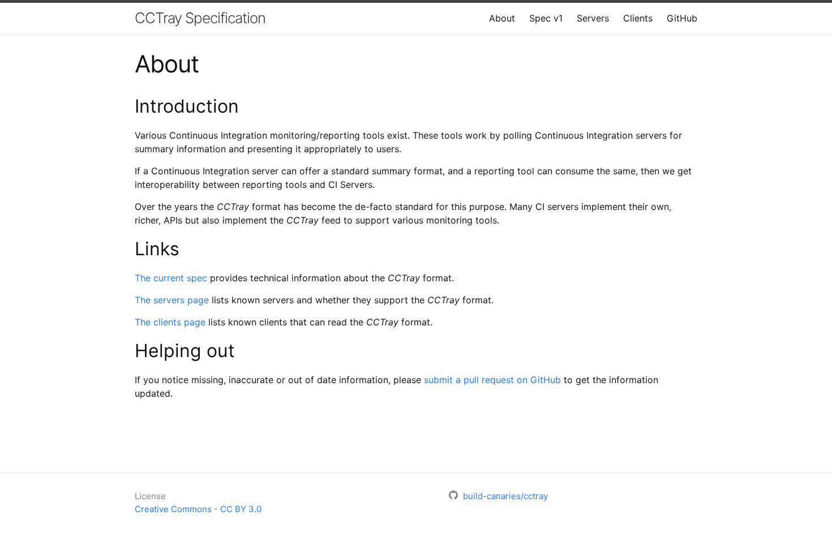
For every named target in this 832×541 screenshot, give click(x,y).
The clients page (170, 322)
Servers (593, 18)
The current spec (171, 278)
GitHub (682, 18)
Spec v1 (546, 18)
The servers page (172, 300)
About (502, 18)
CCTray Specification (200, 18)
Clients (638, 18)
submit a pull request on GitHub (492, 379)
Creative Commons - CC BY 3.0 (198, 509)
